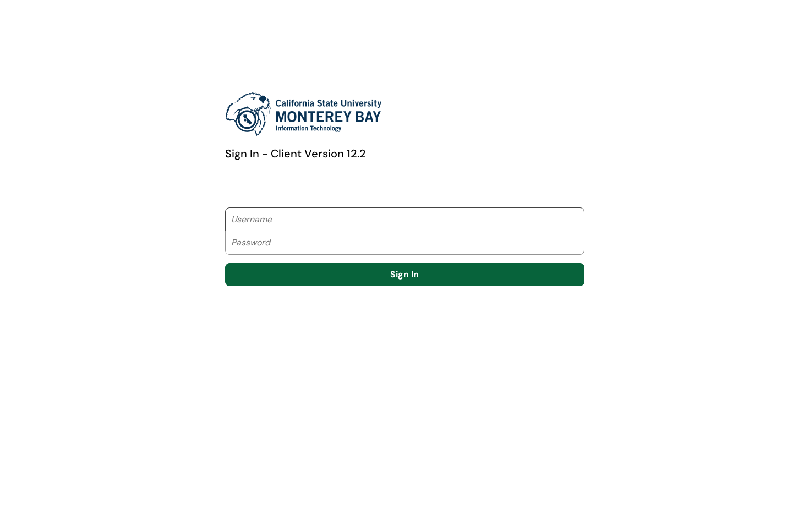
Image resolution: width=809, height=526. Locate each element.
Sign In (404, 274)
